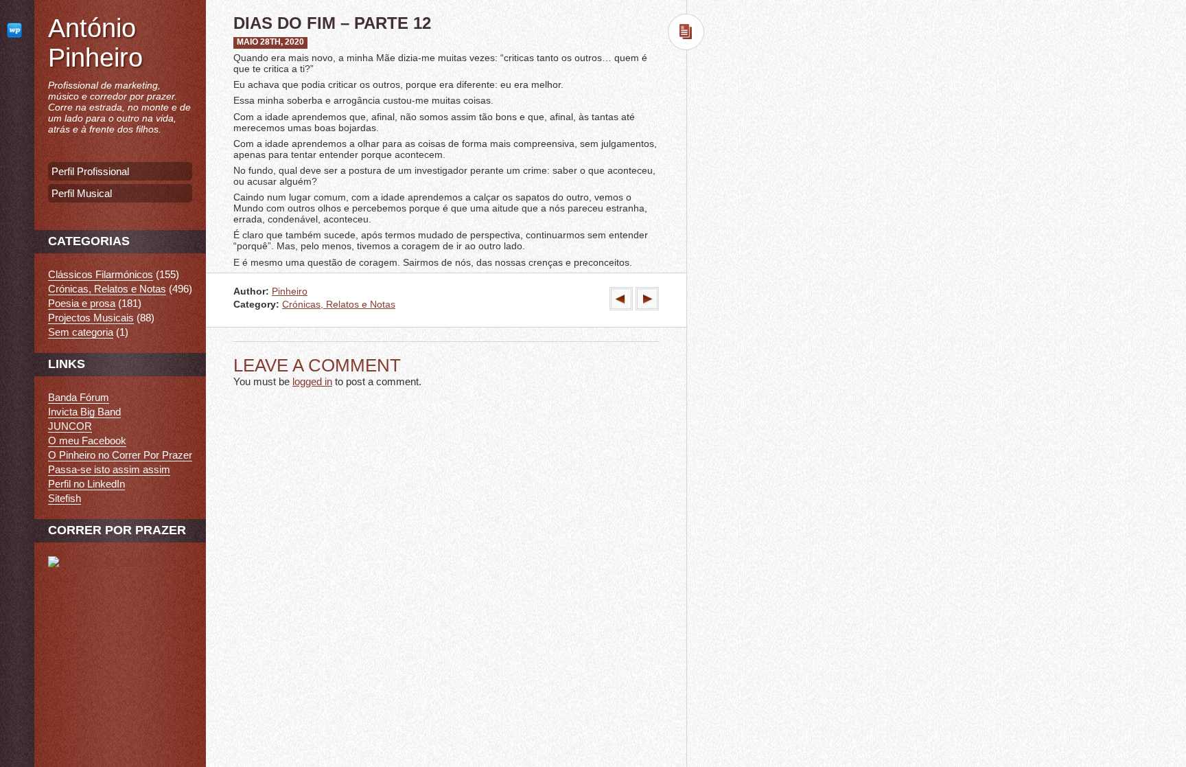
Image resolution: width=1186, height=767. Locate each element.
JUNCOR (70, 426)
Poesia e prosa (81, 303)
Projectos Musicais (91, 317)
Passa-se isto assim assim (109, 469)
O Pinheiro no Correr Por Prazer (120, 455)
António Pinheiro (95, 43)
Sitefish (64, 498)
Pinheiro (289, 291)
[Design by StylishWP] (17, 30)
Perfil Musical (81, 193)
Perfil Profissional (90, 171)
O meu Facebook (87, 440)
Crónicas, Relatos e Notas (338, 304)
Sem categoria (80, 332)
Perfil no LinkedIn (86, 484)
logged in (312, 381)
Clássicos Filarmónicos (100, 274)
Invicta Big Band (84, 411)
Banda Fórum (78, 397)
